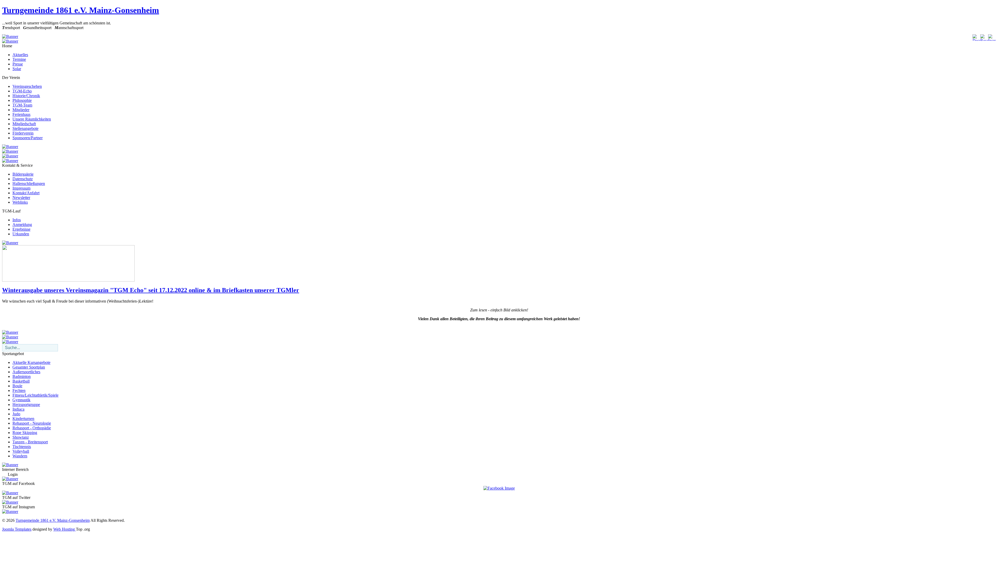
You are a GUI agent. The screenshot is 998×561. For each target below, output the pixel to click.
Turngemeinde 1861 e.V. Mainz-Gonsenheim (80, 10)
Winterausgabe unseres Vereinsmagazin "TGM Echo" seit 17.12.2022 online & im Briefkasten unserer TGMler (150, 290)
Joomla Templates (16, 529)
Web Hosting (64, 529)
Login (13, 474)
